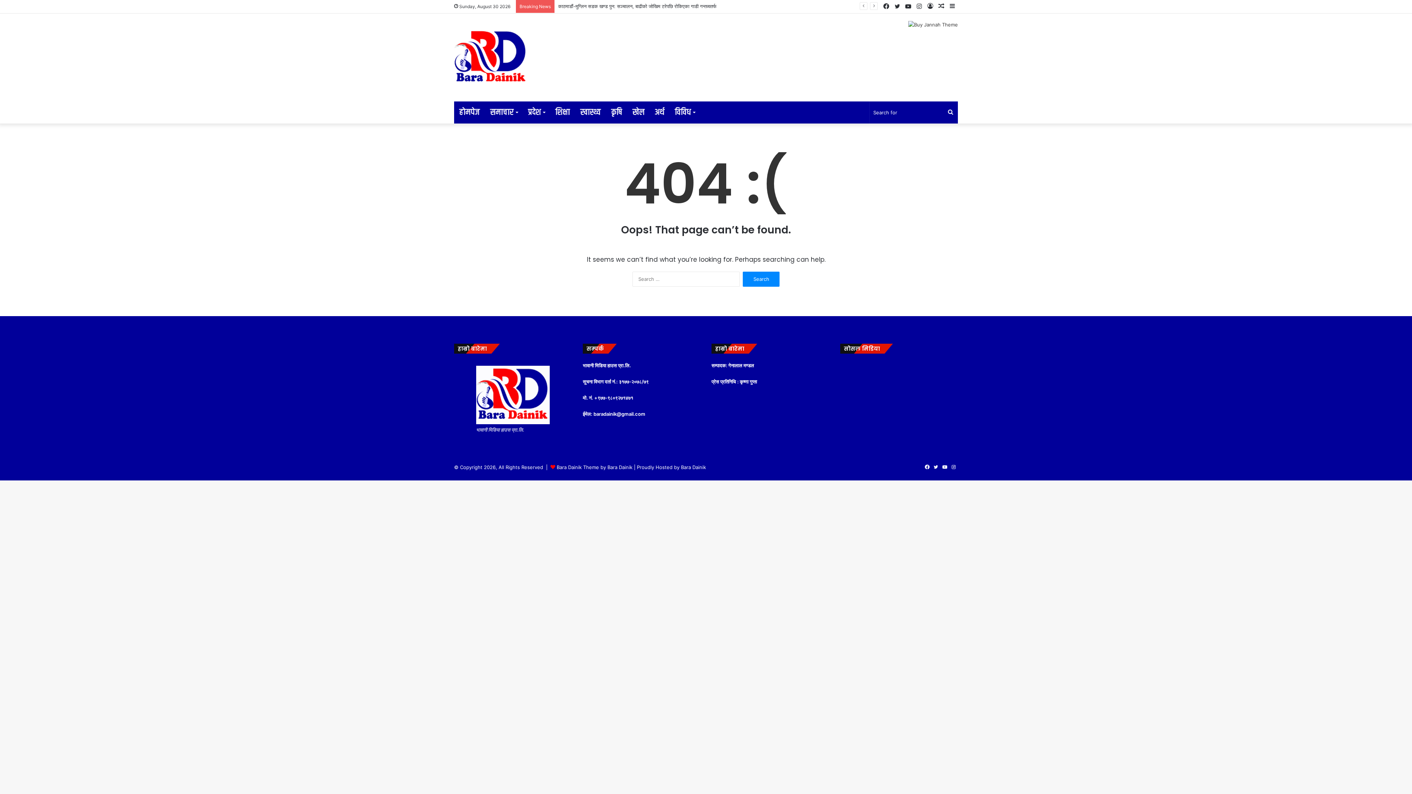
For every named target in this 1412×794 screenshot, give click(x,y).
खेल (638, 112)
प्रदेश (534, 112)
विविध (683, 112)
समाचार (502, 112)
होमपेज (469, 112)
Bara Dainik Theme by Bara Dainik (594, 467)
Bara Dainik (693, 467)
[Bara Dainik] (491, 57)
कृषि (616, 112)
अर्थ (659, 112)
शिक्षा (562, 112)
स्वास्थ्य (590, 112)
